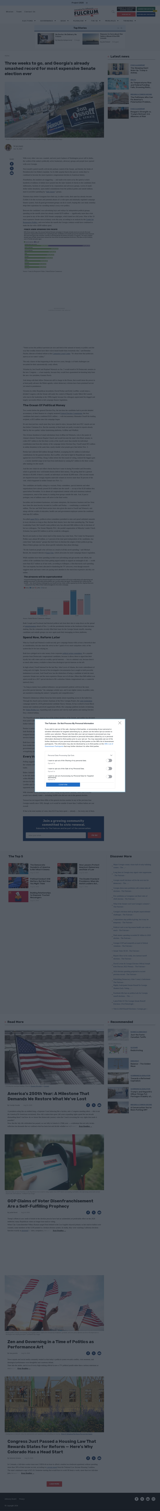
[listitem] (80, 755)
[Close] (120, 723)
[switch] (109, 760)
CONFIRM (63, 785)
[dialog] (80, 755)
